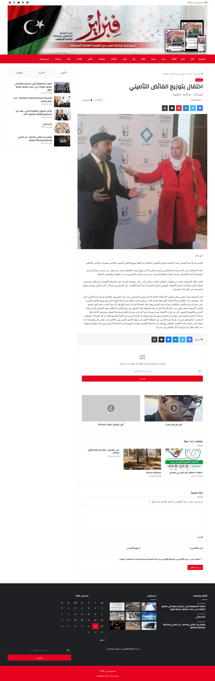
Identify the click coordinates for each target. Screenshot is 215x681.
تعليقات (19, 72)
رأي (134, 59)
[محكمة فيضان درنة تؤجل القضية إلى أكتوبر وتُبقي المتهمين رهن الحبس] (133, 626)
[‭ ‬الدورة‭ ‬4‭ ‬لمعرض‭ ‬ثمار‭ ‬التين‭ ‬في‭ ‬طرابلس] (184, 459)
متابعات (114, 59)
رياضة (153, 59)
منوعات (58, 59)
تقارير (90, 59)
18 (82, 620)
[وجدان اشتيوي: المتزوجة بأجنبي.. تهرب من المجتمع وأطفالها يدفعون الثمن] (62, 114)
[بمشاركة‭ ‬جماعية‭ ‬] (142, 459)
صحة (69, 59)
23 (95, 626)
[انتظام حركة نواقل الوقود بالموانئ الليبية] (149, 626)
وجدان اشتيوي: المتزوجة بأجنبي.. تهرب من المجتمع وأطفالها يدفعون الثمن (34, 112)
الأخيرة (41, 72)
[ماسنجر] (168, 339)
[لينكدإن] (186, 108)
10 (89, 614)
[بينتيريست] (179, 108)
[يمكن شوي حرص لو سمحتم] (117, 616)
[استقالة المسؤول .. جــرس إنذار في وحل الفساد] (149, 606)
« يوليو (102, 640)
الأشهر (64, 72)
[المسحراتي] (62, 127)
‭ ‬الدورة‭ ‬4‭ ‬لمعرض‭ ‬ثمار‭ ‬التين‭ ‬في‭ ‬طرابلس (186, 472)
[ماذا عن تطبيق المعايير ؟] (117, 606)
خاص (183, 59)
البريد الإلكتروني (196, 548)
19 (75, 620)
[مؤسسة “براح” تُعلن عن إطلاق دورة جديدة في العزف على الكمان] (117, 626)
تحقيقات (101, 59)
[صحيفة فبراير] (108, 29)
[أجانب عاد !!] (133, 606)
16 (95, 620)
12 (75, 614)
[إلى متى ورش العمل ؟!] (149, 616)
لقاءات (79, 59)
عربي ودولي (44, 59)
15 (102, 620)
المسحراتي (47, 124)
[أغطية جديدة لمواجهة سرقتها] (133, 616)
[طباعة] (165, 108)
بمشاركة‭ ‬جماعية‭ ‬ (153, 472)
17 (89, 620)
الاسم (200, 537)
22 (102, 626)
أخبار (192, 59)
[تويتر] (193, 108)
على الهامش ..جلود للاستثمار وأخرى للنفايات (103, 451)
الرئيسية (202, 59)
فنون (125, 59)
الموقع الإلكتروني (133, 548)
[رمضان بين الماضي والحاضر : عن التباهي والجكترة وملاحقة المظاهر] (62, 140)
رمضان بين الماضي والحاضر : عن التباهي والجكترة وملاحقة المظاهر (35, 138)
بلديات (189, 74)
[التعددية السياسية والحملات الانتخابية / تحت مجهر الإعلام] (62, 101)
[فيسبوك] (200, 108)
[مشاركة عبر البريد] (172, 108)
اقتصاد (174, 59)
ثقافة (143, 59)
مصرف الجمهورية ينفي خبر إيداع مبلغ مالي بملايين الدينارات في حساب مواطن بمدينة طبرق (33, 87)
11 (82, 614)
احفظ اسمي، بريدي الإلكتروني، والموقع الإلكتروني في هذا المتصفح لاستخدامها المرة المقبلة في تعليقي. (159, 559)
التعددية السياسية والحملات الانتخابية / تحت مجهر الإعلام (32, 99)
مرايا (164, 59)
